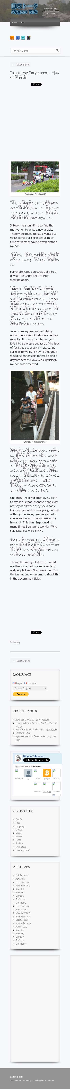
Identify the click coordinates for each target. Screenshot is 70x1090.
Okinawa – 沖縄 (22, 732)
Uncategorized (22, 850)
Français (31, 683)
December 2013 (22, 912)
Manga (18, 829)
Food (17, 822)
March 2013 (20, 943)
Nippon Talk (16, 1076)
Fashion (19, 819)
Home (14, 22)
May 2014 (19, 895)
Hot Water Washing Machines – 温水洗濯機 (36, 729)
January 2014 (21, 909)
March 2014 (20, 902)
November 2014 (22, 885)
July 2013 (19, 929)
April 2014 (20, 899)
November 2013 (22, 916)
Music (18, 832)
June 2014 (19, 892)
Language (20, 826)
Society (16, 642)
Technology (20, 846)
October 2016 (21, 875)
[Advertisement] (35, 124)
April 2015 (20, 878)
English (19, 683)
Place (18, 839)
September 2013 (23, 923)
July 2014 (19, 888)
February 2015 (22, 882)
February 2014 (22, 905)
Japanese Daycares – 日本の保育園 (34, 74)
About (23, 22)
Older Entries (21, 64)
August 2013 (21, 926)
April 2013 (19, 940)
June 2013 (19, 933)
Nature (18, 836)
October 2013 (21, 919)
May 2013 (19, 936)
